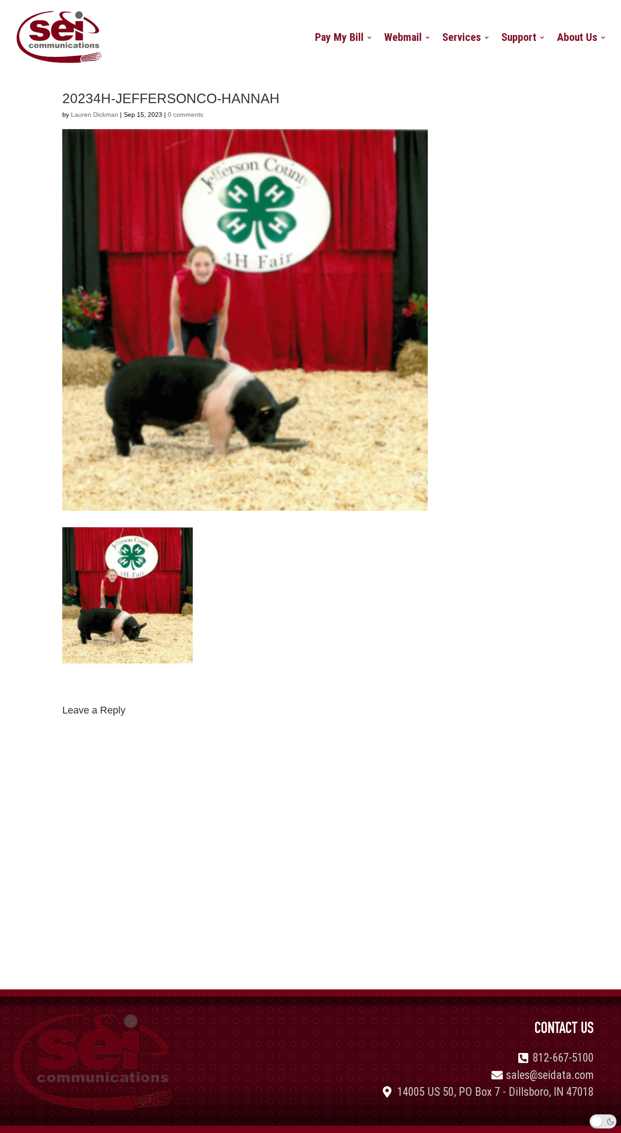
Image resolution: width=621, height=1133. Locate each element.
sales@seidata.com (550, 1075)
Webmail (403, 39)
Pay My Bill (339, 39)
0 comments (185, 114)
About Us (577, 39)
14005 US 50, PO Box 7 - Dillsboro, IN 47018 (495, 1091)
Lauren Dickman (94, 114)
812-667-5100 (563, 1057)
